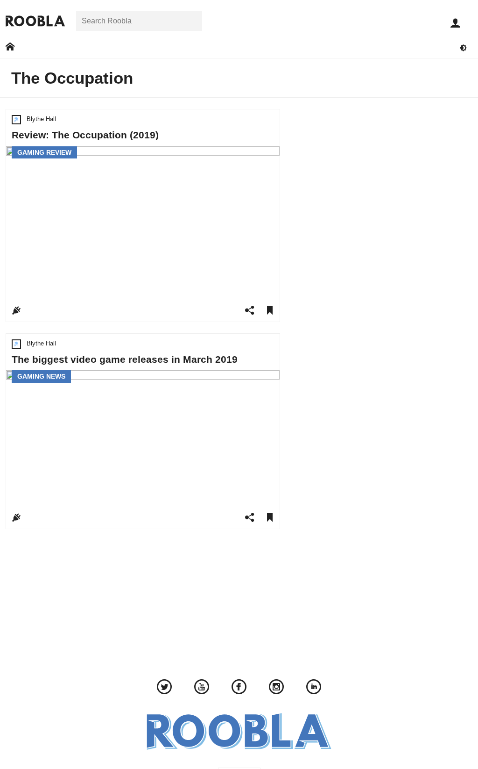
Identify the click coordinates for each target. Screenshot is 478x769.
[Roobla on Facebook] (239, 688)
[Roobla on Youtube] (201, 688)
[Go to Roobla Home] (35, 21)
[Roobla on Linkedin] (313, 688)
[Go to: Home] (10, 46)
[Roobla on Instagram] (276, 688)
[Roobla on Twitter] (164, 688)
